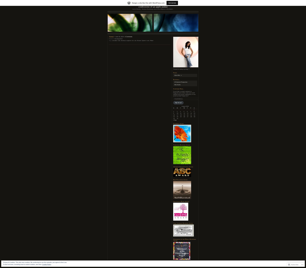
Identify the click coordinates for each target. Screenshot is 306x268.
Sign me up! (178, 102)
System (144, 40)
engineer (128, 40)
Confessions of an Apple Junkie (153, 6)
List (135, 40)
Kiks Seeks (177, 84)
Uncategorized (119, 38)
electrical (123, 40)
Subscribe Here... (178, 89)
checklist (114, 40)
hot (133, 40)
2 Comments (128, 36)
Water (151, 40)
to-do (148, 40)
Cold (119, 40)
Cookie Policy (46, 264)
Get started (172, 3)
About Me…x (178, 75)
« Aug (174, 120)
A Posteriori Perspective (180, 82)
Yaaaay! (111, 36)
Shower (139, 40)
